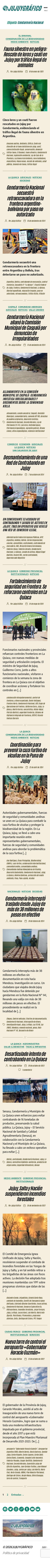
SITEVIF (34, 715)
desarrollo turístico (31, 419)
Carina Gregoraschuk (34, 540)
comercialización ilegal (15, 149)
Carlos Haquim (16, 1454)
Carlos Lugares (28, 1454)
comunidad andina (13, 866)
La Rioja (29, 1024)
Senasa (36, 1165)
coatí (39, 146)
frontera (16, 287)
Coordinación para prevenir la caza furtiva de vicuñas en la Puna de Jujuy (25, 752)
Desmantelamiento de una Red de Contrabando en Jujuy (25, 462)
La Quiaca (13, 177)
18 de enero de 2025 (36, 71)
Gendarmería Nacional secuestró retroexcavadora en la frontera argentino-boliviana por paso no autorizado (25, 200)
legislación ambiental (22, 155)
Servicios (34, 1335)
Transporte (23, 1478)
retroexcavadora (21, 293)
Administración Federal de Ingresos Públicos (22, 537)
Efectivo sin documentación (36, 1018)
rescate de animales (34, 161)
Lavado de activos (28, 552)
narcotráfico (28, 709)
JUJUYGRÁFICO (22, 1547)
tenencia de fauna (19, 164)
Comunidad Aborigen (30, 307)
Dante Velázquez (34, 700)
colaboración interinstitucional (33, 863)
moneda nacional (25, 1027)
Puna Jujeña (23, 878)
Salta (15, 1318)
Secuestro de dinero (26, 1030)
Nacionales (13, 891)
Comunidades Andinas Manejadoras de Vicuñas (23, 869)
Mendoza (15, 1027)
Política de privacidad (16, 1553)
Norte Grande (15, 1472)
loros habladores (39, 158)
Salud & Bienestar (14, 1047)
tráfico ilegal (32, 164)
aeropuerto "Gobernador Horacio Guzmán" (21, 1448)
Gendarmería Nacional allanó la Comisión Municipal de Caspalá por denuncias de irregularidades (25, 327)
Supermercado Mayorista (15, 557)
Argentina (10, 281)
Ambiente (23, 143)
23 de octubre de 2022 (36, 1359)
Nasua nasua (21, 161)
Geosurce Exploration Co (32, 1306)
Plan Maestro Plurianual (35, 1472)
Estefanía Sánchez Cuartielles (25, 1303)
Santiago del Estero (25, 1318)
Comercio (12, 444)
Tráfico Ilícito (33, 293)
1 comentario (27, 1069)
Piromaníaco (26, 1315)
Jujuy (39, 706)
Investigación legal (13, 1024)
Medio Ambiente (20, 42)
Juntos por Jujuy (25, 1469)
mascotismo (10, 161)
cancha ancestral (23, 413)
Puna (16, 878)
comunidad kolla (21, 416)
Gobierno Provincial (31, 571)
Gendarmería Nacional (28, 287)
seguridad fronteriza (26, 712)
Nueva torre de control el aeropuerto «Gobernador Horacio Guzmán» (25, 1346)
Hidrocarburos (11, 1309)
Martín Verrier (17, 709)
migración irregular (29, 290)
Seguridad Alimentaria (25, 1165)
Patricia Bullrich (12, 712)
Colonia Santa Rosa (35, 1297)
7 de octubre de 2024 (36, 474)
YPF (34, 1318)
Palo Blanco (17, 1315)
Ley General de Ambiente (23, 158)
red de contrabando (30, 555)
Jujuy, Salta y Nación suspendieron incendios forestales (25, 1193)
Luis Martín (31, 1312)
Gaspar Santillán (26, 1460)
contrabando (27, 543)
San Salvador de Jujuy (25, 450)
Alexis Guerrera (35, 1451)
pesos (35, 1027)
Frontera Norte (11, 703)
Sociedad (25, 180)
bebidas (17, 540)
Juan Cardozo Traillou (28, 1466)
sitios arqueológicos (19, 431)
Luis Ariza (24, 425)
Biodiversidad (36, 860)
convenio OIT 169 (34, 416)
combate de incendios (14, 1300)
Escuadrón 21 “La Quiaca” (24, 284)
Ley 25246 (36, 1024)
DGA (17, 546)
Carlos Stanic (11, 1457)
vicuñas (31, 878)
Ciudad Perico (13, 1331)
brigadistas (23, 1297)
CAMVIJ (9, 863)
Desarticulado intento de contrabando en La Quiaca (25, 1056)
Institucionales (20, 574)
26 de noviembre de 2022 (36, 1205)
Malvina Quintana (20, 875)
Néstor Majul (38, 709)
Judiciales (25, 177)
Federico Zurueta (24, 549)
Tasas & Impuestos (36, 1047)
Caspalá (12, 307)
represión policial (32, 428)
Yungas (38, 1318)
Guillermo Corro (31, 706)
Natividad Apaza (34, 425)
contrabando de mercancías (30, 281)
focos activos (42, 1303)
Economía (24, 444)
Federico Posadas (12, 1460)
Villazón (42, 293)
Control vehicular (19, 1018)
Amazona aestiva (12, 143)
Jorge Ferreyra (39, 1309)
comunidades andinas (29, 866)
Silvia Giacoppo (37, 1475)
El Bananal (25, 36)
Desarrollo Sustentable (14, 872)
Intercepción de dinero (32, 1021)
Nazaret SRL (17, 555)
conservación (30, 149)
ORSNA (23, 1472)
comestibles (17, 543)
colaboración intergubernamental (18, 697)
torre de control (12, 1478)
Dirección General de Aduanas (30, 546)
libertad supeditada (13, 290)
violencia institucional (36, 431)
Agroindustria (31, 1044)
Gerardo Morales (30, 422)
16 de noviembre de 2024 (36, 220)
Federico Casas (11, 549)
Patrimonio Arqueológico (15, 428)
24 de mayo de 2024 (36, 603)
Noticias (34, 42)
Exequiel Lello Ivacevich (33, 1457)
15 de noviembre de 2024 (36, 345)
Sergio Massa (26, 1475)
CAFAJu (30, 143)
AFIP (41, 537)
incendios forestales (25, 1309)
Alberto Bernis (23, 1451)
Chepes (9, 1018)
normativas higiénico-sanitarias (24, 1162)
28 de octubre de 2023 (36, 1065)
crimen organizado (21, 700)
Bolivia (16, 281)
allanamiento (11, 413)
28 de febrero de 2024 (36, 921)
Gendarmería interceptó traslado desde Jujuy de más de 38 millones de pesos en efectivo (25, 906)
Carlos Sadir (38, 1454)
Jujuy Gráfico (18, 71)
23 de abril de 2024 (36, 767)
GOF (36, 703)
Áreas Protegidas (23, 860)
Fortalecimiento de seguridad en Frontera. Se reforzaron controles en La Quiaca (24, 589)
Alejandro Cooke (12, 1297)
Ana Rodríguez (11, 860)
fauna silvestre (30, 152)
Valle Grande (36, 310)
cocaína (9, 543)
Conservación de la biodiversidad (25, 39)
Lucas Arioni (22, 1312)
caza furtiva (17, 863)
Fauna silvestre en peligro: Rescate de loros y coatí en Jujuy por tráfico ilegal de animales (25, 56)
